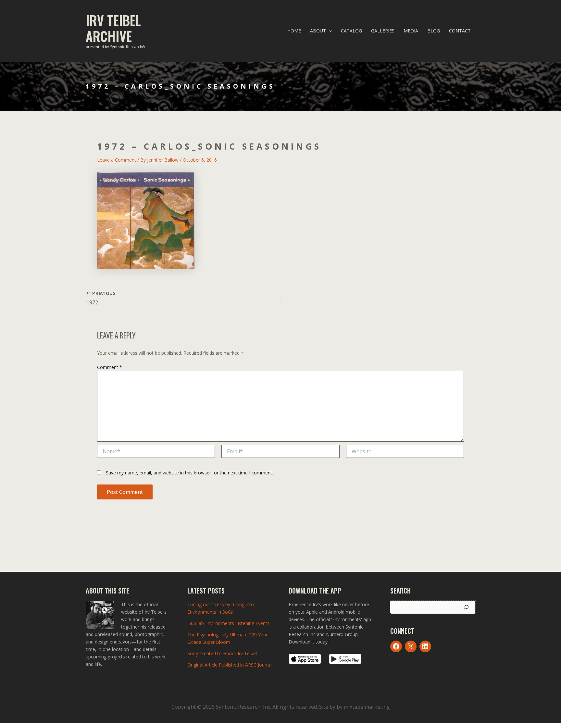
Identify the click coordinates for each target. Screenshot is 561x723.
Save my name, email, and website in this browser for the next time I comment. (189, 473)
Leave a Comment (116, 160)
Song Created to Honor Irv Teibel (222, 653)
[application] (329, 31)
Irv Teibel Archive (113, 28)
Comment (109, 367)
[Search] (466, 607)
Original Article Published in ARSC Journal (229, 665)
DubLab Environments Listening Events (228, 623)
